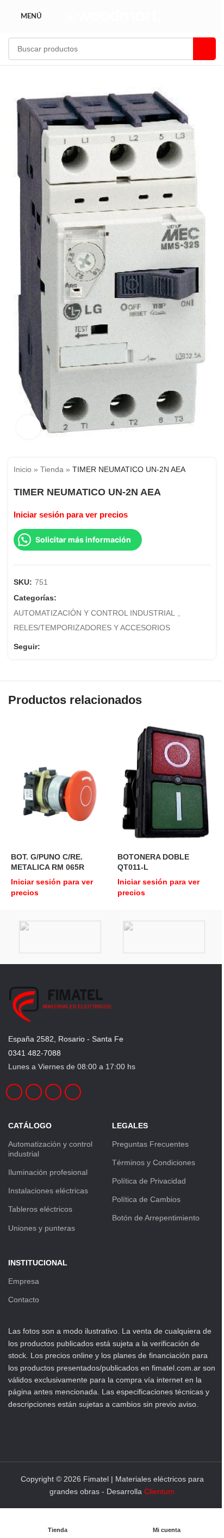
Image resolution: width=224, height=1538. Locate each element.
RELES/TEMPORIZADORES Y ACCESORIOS (92, 627)
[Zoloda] (60, 937)
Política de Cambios (146, 1199)
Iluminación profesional (48, 1172)
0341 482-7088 (34, 1053)
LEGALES (130, 1125)
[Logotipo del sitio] (112, 15)
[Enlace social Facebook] (46, 646)
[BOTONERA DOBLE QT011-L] (165, 785)
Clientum (159, 1491)
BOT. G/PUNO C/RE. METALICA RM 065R (47, 861)
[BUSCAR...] (204, 48)
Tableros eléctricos (40, 1209)
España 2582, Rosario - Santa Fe (65, 1039)
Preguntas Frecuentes (150, 1144)
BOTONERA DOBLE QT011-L (153, 861)
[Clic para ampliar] (28, 427)
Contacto (23, 1299)
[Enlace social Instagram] (59, 646)
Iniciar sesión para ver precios (71, 514)
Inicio (23, 469)
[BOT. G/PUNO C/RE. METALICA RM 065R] (59, 784)
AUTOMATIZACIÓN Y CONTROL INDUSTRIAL (94, 613)
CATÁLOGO (30, 1125)
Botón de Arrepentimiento (156, 1217)
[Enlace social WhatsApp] (85, 646)
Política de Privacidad (149, 1181)
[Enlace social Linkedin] (72, 646)
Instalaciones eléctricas (48, 1190)
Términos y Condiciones (153, 1162)
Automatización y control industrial (50, 1149)
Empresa (23, 1281)
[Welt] (164, 937)
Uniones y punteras (41, 1228)
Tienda (52, 469)
